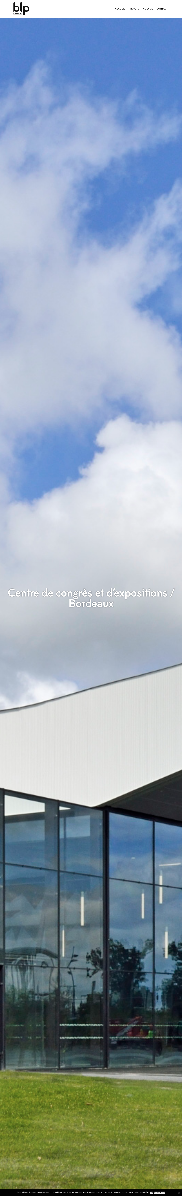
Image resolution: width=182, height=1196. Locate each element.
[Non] (179, 1193)
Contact (162, 9)
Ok (152, 1193)
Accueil (120, 9)
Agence (148, 9)
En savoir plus (159, 1193)
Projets (134, 9)
